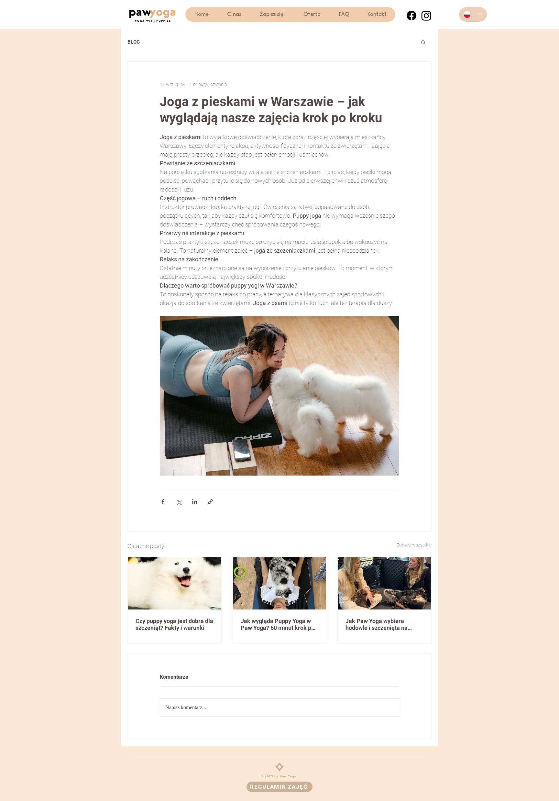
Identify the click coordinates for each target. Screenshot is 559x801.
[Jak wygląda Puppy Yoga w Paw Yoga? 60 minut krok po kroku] (279, 583)
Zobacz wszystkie (414, 544)
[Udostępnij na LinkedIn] (195, 502)
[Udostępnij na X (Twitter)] (179, 502)
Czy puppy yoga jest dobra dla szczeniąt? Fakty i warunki (174, 624)
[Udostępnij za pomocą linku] (210, 502)
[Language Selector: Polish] (473, 14)
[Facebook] (411, 15)
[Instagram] (426, 15)
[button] (312, 14)
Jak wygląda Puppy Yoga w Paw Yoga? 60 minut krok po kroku (277, 624)
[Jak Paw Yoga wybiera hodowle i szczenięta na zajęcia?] (384, 583)
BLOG (133, 42)
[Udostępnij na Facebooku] (163, 502)
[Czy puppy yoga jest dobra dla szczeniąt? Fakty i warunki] (174, 583)
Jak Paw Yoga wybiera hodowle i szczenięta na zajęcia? (376, 624)
